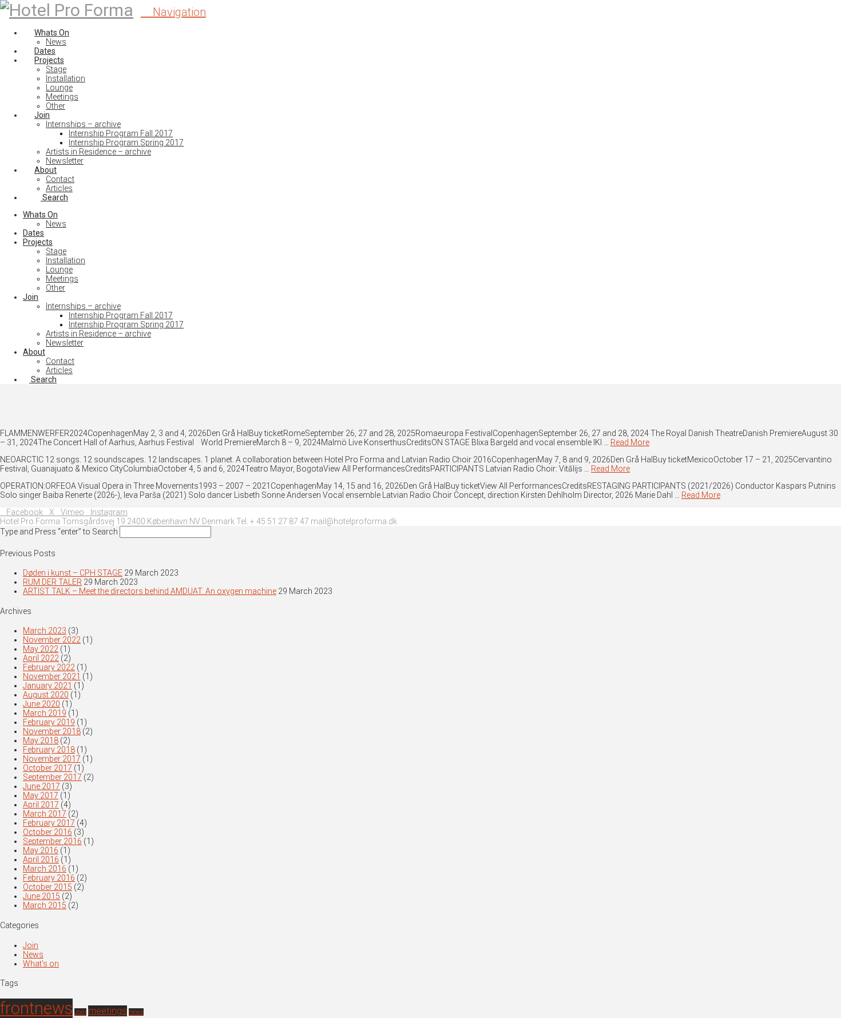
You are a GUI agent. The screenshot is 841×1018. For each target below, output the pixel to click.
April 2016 (41, 859)
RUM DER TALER (52, 582)
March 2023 (44, 630)
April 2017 (41, 804)
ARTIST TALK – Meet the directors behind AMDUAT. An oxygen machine (149, 591)
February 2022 (49, 667)
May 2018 (40, 740)
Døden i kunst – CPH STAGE (72, 572)
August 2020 (46, 694)
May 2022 (40, 648)
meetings (107, 1010)
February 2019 (49, 722)
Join (30, 945)
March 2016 (44, 868)
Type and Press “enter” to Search (59, 531)
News (33, 954)
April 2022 (41, 658)
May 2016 (40, 850)
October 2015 (47, 887)
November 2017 (52, 758)
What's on (41, 963)
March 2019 (44, 713)
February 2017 (49, 822)
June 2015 (41, 896)
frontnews (36, 1008)
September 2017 (52, 777)
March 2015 (44, 905)
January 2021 (47, 685)
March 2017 (44, 813)
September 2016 (52, 841)
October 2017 (47, 768)
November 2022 (52, 639)
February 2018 (49, 749)
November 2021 (52, 676)
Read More (629, 442)
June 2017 (41, 786)
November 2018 (52, 731)
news (136, 1012)
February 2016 (49, 877)
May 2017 (40, 795)
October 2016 (47, 832)
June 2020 (41, 703)
